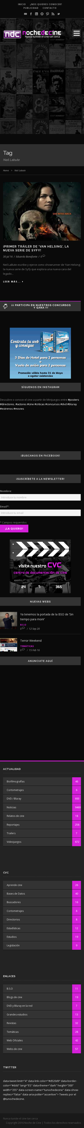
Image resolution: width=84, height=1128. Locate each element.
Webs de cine (14, 1049)
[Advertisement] (42, 92)
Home (6, 170)
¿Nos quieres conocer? (46, 4)
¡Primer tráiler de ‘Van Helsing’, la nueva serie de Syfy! (36, 248)
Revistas (11, 1023)
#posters (73, 399)
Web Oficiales (15, 1040)
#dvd (63, 404)
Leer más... (12, 281)
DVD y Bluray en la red (19, 1005)
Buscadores (14, 902)
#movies (18, 408)
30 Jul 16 (8, 256)
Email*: (4, 506)
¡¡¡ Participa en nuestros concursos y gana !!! (41, 306)
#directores (7, 404)
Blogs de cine (14, 997)
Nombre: (6, 491)
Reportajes (13, 824)
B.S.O (23, 624)
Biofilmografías (15, 781)
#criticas (39, 404)
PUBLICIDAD (31, 8)
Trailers (11, 833)
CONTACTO (50, 8)
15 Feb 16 (34, 650)
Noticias (11, 807)
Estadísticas (13, 928)
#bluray (72, 404)
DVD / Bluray (14, 798)
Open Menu (76, 33)
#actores (21, 404)
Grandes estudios (17, 1014)
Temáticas (27, 646)
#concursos (52, 404)
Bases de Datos (16, 893)
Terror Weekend (31, 641)
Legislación (13, 945)
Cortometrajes (15, 790)
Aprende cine (14, 885)
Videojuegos (14, 842)
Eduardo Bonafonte (26, 256)
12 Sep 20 (34, 628)
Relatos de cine (15, 816)
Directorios (13, 919)
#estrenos (6, 408)
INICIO (22, 4)
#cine (30, 404)
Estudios (12, 937)
